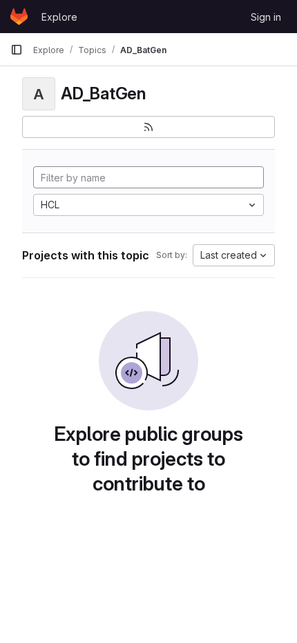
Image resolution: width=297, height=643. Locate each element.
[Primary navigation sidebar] (17, 50)
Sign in (266, 17)
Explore (59, 17)
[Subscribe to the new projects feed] (148, 127)
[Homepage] (19, 17)
